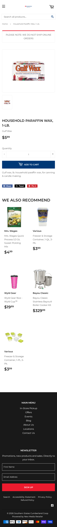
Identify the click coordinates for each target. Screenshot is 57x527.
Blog (28, 420)
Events (28, 416)
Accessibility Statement (24, 497)
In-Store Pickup (28, 408)
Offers (28, 412)
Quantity (7, 148)
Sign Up (28, 487)
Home (5, 24)
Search (6, 497)
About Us (28, 424)
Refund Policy (27, 500)
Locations (28, 429)
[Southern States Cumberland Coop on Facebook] (52, 505)
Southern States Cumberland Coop (31, 513)
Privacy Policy (45, 497)
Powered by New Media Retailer (27, 516)
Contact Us (28, 433)
